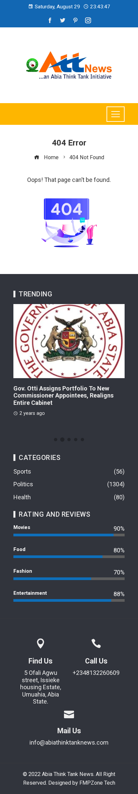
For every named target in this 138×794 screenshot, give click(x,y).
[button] (55, 439)
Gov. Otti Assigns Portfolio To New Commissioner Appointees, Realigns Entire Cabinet (63, 395)
